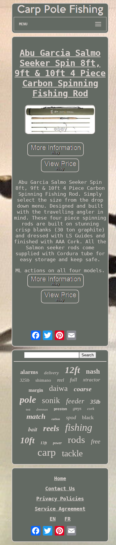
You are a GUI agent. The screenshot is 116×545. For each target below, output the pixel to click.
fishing (78, 427)
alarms (29, 372)
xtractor (91, 380)
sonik (51, 400)
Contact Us (60, 488)
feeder (75, 401)
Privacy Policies (60, 499)
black (88, 417)
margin (36, 390)
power (57, 443)
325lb (24, 380)
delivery (51, 372)
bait (32, 429)
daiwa (58, 388)
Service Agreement (60, 509)
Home (60, 478)
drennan (42, 409)
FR (67, 519)
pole (28, 399)
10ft (27, 440)
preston (60, 409)
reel (60, 380)
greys (77, 408)
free (95, 441)
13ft (43, 443)
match (36, 416)
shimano (43, 380)
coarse (83, 389)
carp (46, 452)
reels (51, 428)
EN (53, 519)
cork (90, 408)
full (73, 380)
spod (71, 417)
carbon (55, 419)
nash (93, 371)
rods (76, 439)
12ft (72, 370)
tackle (72, 453)
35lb (95, 402)
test (28, 409)
